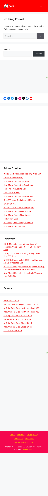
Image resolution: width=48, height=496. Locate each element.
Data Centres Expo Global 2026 (17, 327)
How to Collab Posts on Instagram (18, 207)
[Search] (40, 36)
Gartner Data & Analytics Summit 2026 (20, 304)
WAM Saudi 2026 (11, 300)
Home (12, 435)
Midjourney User (11, 219)
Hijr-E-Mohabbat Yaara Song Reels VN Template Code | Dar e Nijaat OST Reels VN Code (22, 247)
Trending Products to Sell (14, 189)
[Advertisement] (24, 133)
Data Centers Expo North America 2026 (21, 312)
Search (6, 49)
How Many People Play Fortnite (17, 211)
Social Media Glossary (13, 177)
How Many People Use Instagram (18, 196)
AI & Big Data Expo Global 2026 (17, 323)
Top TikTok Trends (11, 192)
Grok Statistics (10, 204)
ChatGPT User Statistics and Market (19, 200)
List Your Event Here (12, 330)
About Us (20, 435)
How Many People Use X (14, 226)
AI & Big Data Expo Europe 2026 (17, 315)
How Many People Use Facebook (18, 185)
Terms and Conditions (24, 442)
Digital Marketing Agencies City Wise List (22, 174)
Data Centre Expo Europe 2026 (17, 319)
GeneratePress (28, 449)
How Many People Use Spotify (17, 181)
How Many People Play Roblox (17, 215)
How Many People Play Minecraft (18, 222)
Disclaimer (29, 438)
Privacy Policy (32, 435)
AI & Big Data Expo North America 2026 (21, 308)
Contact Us (18, 438)
